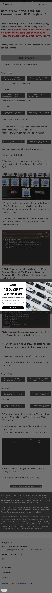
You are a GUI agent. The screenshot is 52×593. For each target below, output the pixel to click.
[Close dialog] (50, 283)
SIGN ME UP (13, 307)
